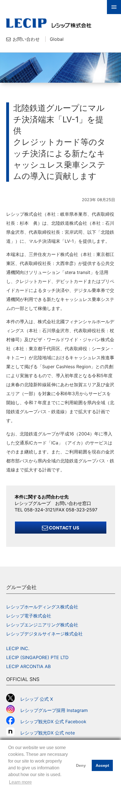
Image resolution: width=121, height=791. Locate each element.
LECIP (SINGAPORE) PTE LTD (37, 657)
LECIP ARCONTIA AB (28, 666)
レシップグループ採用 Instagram (54, 710)
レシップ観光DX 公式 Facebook (53, 721)
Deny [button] (81, 765)
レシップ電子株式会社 (28, 616)
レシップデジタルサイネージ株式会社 (44, 634)
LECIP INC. (17, 648)
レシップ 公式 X (36, 699)
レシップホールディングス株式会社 (42, 607)
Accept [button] (102, 765)
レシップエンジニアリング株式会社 (42, 625)
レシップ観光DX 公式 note (49, 733)
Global (57, 39)
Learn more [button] (20, 782)
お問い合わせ (26, 39)
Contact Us (63, 528)
